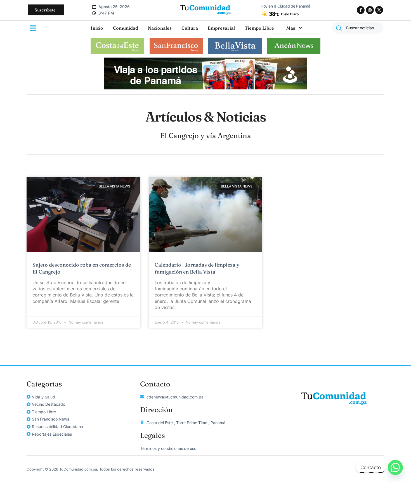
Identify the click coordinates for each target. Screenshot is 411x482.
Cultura (189, 28)
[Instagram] (370, 10)
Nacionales (160, 28)
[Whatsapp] (395, 467)
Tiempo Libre (259, 28)
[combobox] (357, 28)
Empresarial (221, 28)
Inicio (97, 28)
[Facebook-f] (361, 10)
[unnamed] (205, 88)
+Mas (289, 28)
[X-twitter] (379, 10)
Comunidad (125, 28)
